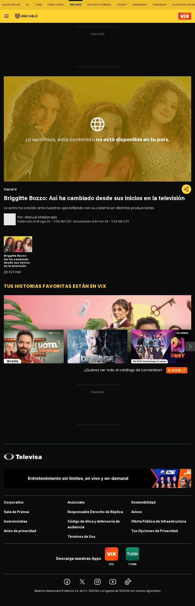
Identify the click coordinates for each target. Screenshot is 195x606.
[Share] (186, 189)
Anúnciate (76, 502)
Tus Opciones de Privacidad (154, 531)
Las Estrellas (11, 4)
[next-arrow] (190, 346)
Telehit (122, 4)
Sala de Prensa (16, 512)
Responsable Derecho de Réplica (95, 512)
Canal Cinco (55, 4)
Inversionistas (15, 521)
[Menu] (6, 16)
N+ (27, 4)
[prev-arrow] (1, 346)
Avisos (136, 512)
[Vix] (184, 16)
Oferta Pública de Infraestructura (158, 521)
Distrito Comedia (99, 4)
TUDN (38, 4)
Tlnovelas (159, 4)
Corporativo (14, 502)
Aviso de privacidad (20, 531)
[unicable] (26, 16)
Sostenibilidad (143, 502)
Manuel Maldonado (41, 217)
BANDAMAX (139, 4)
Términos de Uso (81, 537)
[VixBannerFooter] (97, 478)
